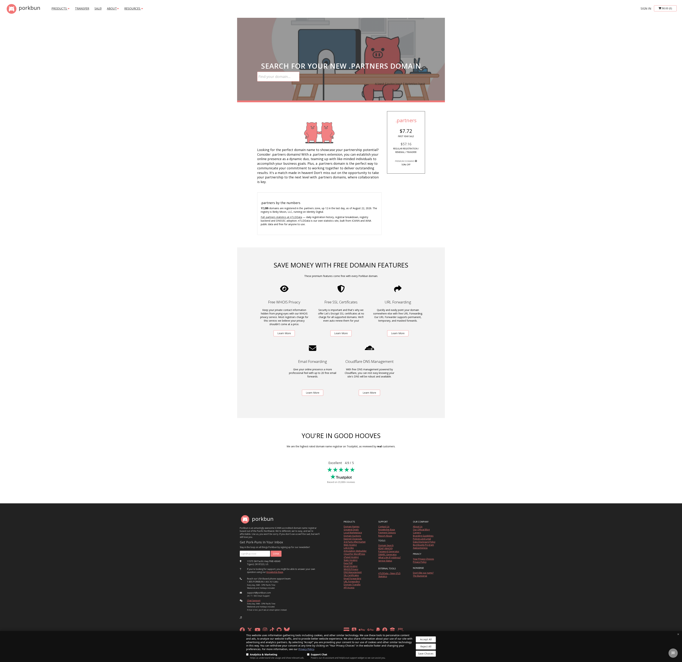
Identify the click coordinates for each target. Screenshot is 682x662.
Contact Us (383, 526)
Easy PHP (348, 563)
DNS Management (353, 572)
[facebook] (242, 630)
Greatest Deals (351, 529)
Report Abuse (385, 535)
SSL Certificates (351, 575)
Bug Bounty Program (423, 544)
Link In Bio (349, 547)
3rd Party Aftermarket (355, 541)
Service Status (385, 560)
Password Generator (388, 551)
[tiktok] (272, 630)
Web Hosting (350, 544)
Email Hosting (350, 566)
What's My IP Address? (389, 557)
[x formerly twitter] (249, 630)
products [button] (59, 8)
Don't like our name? (423, 572)
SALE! (98, 8)
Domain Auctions (352, 535)
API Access (349, 587)
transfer (82, 8)
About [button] (112, 8)
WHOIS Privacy (351, 569)
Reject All (425, 646)
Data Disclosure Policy (424, 541)
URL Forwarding (352, 581)
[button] (241, 617)
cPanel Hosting (351, 557)
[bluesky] (287, 630)
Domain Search (386, 545)
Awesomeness (420, 547)
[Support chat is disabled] (673, 653)
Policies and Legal (422, 538)
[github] (279, 630)
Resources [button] (132, 8)
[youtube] (257, 630)
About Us (417, 526)
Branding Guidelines (423, 535)
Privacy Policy (306, 649)
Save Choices (426, 653)
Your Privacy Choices (423, 558)
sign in (646, 8)
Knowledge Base (274, 572)
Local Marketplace (353, 532)
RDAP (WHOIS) (385, 548)
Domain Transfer (352, 584)
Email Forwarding (352, 578)
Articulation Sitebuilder (355, 550)
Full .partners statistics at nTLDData (281, 217)
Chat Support (253, 600)
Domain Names (351, 526)
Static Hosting (350, 560)
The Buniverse (420, 575)
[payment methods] (374, 630)
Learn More (284, 333)
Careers (417, 532)
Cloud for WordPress (354, 553)
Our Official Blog (421, 529)
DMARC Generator (387, 554)
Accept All (426, 639)
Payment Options (387, 532)
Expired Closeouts (353, 538)
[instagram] (265, 630)
